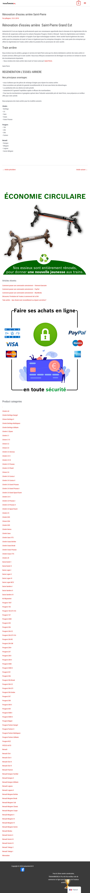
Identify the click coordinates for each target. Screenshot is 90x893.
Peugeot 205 (6, 623)
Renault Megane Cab (9, 802)
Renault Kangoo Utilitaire (10, 782)
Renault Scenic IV (8, 843)
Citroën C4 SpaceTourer (10, 509)
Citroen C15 (6, 440)
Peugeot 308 (6, 700)
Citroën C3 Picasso (8, 464)
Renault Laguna (7, 786)
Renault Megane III (8, 819)
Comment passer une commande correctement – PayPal (20, 289)
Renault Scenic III (8, 839)
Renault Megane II (8, 815)
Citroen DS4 (6, 521)
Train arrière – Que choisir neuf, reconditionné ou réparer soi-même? (24, 300)
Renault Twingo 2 (7, 847)
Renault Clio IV (7, 766)
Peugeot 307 (6, 696)
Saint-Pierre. (49, 61)
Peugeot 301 (6, 672)
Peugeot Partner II (8, 729)
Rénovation (6, 855)
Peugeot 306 (6, 676)
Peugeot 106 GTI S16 (9, 611)
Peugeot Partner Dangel (10, 725)
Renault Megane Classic (10, 806)
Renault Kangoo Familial (10, 774)
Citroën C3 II (6, 456)
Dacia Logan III (7, 578)
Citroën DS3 (6, 517)
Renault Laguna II (8, 790)
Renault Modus (7, 831)
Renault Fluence (7, 770)
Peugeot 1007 (6, 603)
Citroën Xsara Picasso (9, 550)
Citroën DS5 (6, 525)
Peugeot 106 (6, 607)
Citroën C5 (5, 513)
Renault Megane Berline (10, 794)
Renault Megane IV (8, 823)
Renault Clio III (7, 762)
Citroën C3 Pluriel (8, 468)
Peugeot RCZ (6, 741)
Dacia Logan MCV (8, 582)
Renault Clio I (6, 753)
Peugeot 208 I (6, 656)
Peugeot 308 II (7, 705)
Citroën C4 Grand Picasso (10, 484)
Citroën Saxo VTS (7, 537)
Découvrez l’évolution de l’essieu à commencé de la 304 (20, 296)
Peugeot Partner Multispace (11, 733)
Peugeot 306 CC (7, 684)
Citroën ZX (5, 558)
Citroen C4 (5, 472)
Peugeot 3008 (6, 664)
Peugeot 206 (6, 627)
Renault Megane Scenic (10, 827)
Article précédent (9, 170)
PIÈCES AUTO (6, 745)
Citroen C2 (5, 444)
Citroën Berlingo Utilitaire (10, 427)
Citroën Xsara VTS (8, 554)
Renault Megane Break (9, 798)
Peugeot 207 (6, 652)
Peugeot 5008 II (7, 717)
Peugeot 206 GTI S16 (9, 635)
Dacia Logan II (7, 574)
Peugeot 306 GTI (7, 688)
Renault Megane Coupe (10, 811)
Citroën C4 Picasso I (8, 501)
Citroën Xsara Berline (9, 542)
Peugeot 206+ (6, 648)
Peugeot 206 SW (7, 643)
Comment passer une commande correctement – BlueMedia (22, 293)
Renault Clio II (6, 758)
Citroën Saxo (6, 533)
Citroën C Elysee (7, 431)
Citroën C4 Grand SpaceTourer (12, 493)
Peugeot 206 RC (7, 639)
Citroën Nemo (6, 529)
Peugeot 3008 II (7, 668)
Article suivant (81, 170)
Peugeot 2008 (6, 619)
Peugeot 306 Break (8, 680)
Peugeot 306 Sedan (8, 692)
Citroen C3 (5, 448)
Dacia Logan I (6, 570)
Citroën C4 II (6, 497)
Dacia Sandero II (7, 590)
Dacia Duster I (6, 562)
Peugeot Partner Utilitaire (10, 737)
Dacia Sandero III (7, 595)
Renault (4, 749)
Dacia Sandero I (7, 586)
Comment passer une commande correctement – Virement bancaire (24, 285)
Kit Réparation (6, 599)
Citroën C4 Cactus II (8, 480)
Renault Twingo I (7, 851)
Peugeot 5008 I (7, 713)
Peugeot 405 (6, 709)
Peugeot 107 (6, 615)
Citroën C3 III (6, 460)
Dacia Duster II (7, 566)
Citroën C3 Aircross (8, 452)
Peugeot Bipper (7, 721)
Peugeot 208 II (7, 660)
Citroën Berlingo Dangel (10, 415)
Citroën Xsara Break (8, 546)
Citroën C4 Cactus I (8, 476)
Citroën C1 (5, 435)
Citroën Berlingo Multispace (11, 423)
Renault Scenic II (7, 835)
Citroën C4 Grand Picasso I (11, 488)
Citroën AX (5, 411)
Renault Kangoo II (8, 778)
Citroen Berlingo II (8, 419)
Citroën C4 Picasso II (9, 505)
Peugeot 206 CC (7, 631)
